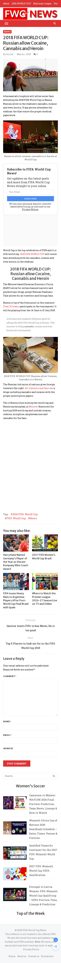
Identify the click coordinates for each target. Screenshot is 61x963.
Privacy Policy (31, 949)
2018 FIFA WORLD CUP (32, 254)
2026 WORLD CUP (21, 3)
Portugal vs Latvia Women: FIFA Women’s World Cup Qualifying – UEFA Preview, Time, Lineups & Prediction (43, 895)
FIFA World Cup (16, 518)
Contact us (33, 956)
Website (8, 748)
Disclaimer (47, 956)
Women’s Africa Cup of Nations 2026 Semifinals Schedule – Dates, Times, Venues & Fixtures (43, 829)
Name (7, 721)
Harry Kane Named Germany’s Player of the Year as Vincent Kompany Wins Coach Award (15, 561)
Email (7, 735)
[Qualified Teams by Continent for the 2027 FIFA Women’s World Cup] (15, 853)
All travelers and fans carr (39, 388)
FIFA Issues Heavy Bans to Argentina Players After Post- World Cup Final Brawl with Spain (15, 600)
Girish (9, 54)
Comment (9, 676)
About (6, 3)
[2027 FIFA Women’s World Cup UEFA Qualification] (15, 874)
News (7, 31)
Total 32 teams (11, 306)
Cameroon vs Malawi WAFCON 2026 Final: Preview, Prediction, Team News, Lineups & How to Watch (43, 804)
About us (21, 956)
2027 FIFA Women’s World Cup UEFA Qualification (41, 871)
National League (42, 3)
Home (12, 956)
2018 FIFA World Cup (25, 514)
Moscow (33, 406)
